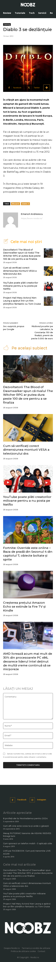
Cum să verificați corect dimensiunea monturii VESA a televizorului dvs (20, 270)
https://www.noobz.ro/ (31, 218)
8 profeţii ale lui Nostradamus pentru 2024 (25, 818)
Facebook (21, 799)
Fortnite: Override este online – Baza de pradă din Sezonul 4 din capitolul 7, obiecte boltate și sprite (27, 553)
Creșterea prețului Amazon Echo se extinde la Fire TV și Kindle (24, 606)
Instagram (41, 799)
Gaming (7, 24)
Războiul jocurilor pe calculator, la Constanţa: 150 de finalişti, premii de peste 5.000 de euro (42, 332)
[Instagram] (32, 800)
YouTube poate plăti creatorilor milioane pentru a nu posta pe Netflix (20, 285)
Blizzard (15, 203)
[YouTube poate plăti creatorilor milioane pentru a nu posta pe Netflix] (48, 286)
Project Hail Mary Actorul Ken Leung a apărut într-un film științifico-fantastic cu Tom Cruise (22, 300)
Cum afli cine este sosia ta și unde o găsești (26, 826)
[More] (46, 87)
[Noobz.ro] (28, 5)
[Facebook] (12, 800)
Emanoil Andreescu (32, 214)
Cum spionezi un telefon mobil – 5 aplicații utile (27, 843)
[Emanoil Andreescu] (10, 220)
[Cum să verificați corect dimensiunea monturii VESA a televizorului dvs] (48, 271)
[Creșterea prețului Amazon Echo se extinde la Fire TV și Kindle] (28, 584)
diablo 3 (25, 203)
